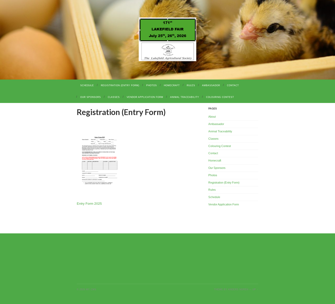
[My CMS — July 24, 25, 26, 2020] (167, 39)
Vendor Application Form (145, 97)
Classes (114, 97)
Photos (151, 85)
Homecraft (172, 85)
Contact (233, 85)
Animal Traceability (184, 97)
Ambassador (211, 85)
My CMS (91, 289)
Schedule (87, 85)
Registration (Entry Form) (120, 85)
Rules (191, 85)
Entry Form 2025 (89, 203)
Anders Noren (238, 289)
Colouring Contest (220, 97)
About (212, 116)
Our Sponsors (90, 97)
